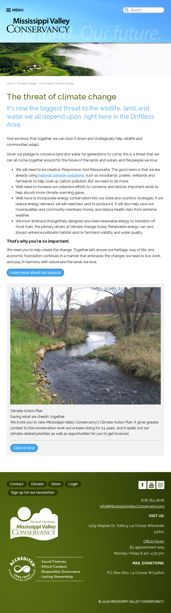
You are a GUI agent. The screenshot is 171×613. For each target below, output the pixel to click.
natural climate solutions (61, 175)
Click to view (24, 448)
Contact (16, 484)
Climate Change (26, 83)
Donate (37, 484)
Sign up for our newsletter (32, 492)
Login (73, 484)
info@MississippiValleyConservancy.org (132, 506)
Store (56, 484)
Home (10, 83)
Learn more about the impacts (35, 272)
